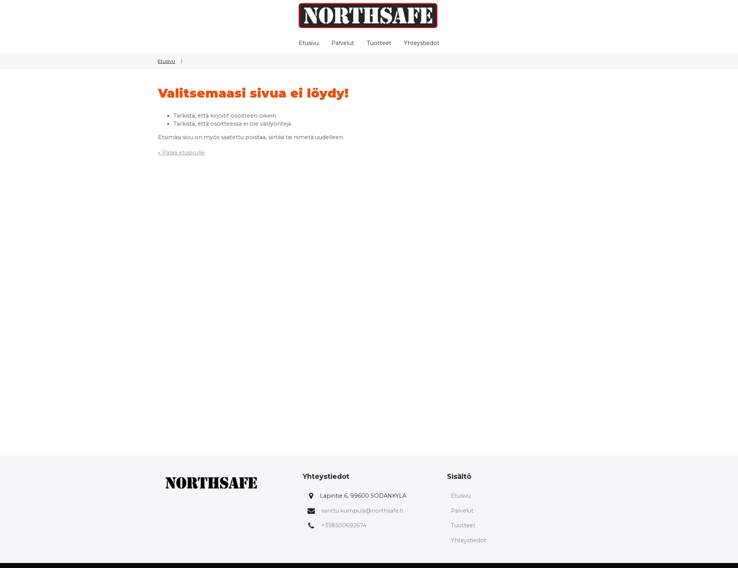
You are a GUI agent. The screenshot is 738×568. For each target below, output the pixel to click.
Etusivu (309, 43)
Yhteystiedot (421, 43)
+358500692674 (343, 525)
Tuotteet (379, 43)
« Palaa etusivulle (181, 152)
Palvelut (342, 43)
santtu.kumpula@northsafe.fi (362, 510)
